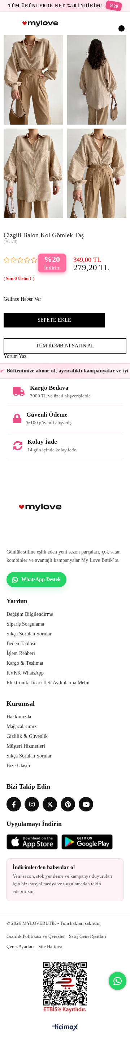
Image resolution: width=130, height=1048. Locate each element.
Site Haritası (50, 946)
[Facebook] (13, 804)
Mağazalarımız (21, 726)
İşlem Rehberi (20, 653)
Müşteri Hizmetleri (25, 746)
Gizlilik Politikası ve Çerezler (35, 936)
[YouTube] (86, 804)
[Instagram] (32, 804)
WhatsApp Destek (41, 579)
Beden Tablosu (21, 643)
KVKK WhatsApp (25, 673)
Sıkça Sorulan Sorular (29, 633)
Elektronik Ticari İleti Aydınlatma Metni (48, 682)
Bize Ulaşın (18, 765)
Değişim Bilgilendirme (29, 614)
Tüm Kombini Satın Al (65, 345)
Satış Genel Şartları (87, 936)
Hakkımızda (18, 716)
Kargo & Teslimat (24, 663)
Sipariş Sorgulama (25, 624)
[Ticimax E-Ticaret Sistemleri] (65, 1028)
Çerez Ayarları (20, 946)
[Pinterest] (68, 804)
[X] (50, 804)
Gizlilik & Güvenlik (27, 736)
